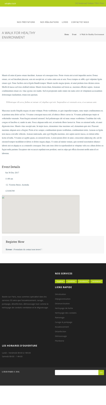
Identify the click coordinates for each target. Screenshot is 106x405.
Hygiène (60, 281)
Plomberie (84, 281)
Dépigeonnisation (62, 299)
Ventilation (96, 281)
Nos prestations (26, 22)
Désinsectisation (62, 303)
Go (101, 372)
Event (74, 34)
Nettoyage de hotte (64, 308)
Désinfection (60, 331)
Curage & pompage (63, 322)
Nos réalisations (49, 22)
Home (67, 34)
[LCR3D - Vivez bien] (52, 12)
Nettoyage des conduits (66, 312)
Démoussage (61, 336)
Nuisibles (71, 281)
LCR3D (65, 22)
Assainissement (62, 326)
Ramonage (60, 317)
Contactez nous (80, 22)
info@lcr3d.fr (10, 3)
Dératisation (60, 294)
